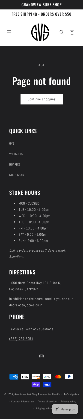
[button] (9, 32)
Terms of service (47, 401)
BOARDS (14, 164)
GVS (12, 143)
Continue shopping (41, 99)
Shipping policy (44, 408)
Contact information (22, 401)
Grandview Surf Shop (26, 394)
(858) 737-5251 (21, 338)
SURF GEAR (16, 175)
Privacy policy (68, 401)
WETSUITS (16, 154)
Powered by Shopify (49, 394)
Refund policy (71, 394)
